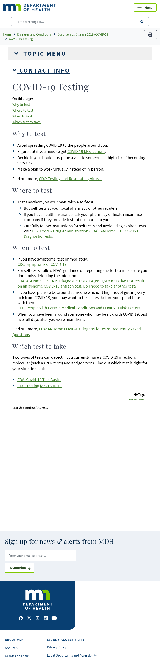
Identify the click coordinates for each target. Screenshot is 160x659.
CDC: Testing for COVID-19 (40, 385)
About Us (11, 648)
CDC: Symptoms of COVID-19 (42, 264)
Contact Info (43, 70)
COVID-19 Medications (86, 151)
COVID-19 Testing (21, 39)
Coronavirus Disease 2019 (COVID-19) (83, 34)
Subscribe (22, 568)
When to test (22, 116)
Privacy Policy (56, 647)
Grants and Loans (17, 656)
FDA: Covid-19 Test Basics (39, 379)
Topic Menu (43, 53)
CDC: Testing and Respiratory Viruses (70, 178)
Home (7, 34)
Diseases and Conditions (34, 34)
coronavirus (136, 399)
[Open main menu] (145, 7)
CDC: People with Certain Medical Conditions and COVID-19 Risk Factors (79, 307)
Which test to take (26, 122)
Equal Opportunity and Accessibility (72, 655)
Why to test (21, 104)
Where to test (22, 110)
